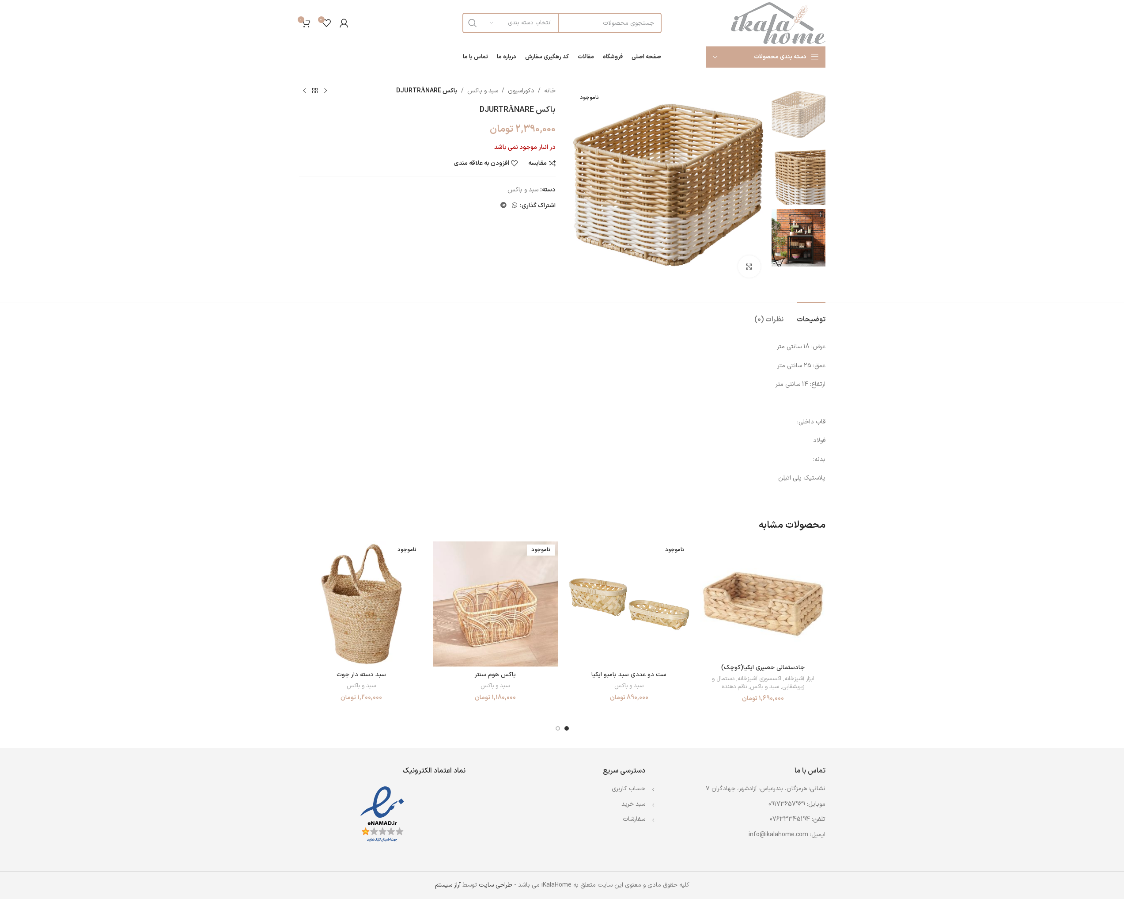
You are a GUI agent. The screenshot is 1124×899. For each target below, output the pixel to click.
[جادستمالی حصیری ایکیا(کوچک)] (762, 600)
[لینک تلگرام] (503, 205)
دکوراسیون (521, 90)
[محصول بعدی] (304, 91)
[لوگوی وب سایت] (778, 22)
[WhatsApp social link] (514, 205)
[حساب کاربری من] (344, 23)
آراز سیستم (448, 885)
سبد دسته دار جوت (361, 674)
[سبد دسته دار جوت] (361, 604)
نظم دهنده (734, 686)
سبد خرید (633, 804)
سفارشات (634, 819)
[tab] (811, 315)
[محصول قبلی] (325, 91)
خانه (550, 90)
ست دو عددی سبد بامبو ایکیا (628, 674)
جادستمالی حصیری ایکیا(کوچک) (763, 667)
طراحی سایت (495, 885)
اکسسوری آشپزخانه (759, 678)
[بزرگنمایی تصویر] (749, 266)
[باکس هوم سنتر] (495, 604)
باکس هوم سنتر (495, 674)
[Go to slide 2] (558, 728)
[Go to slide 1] (566, 728)
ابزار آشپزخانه (799, 678)
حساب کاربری (628, 788)
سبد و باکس (482, 90)
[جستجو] (472, 23)
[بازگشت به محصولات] (315, 91)
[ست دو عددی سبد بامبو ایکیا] (629, 604)
